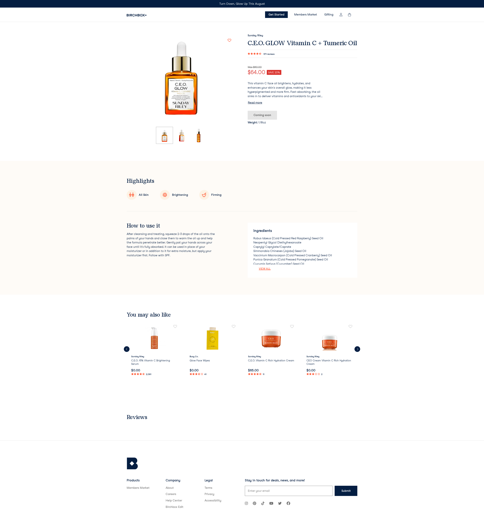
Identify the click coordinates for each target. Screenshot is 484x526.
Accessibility (213, 500)
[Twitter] (280, 504)
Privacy (209, 494)
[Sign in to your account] (341, 15)
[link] (154, 350)
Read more (255, 102)
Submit (346, 491)
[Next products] (357, 349)
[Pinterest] (254, 504)
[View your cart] (351, 15)
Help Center (174, 500)
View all (265, 268)
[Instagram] (246, 504)
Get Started (276, 14)
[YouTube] (271, 504)
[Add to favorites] (229, 40)
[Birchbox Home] (137, 15)
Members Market (305, 14)
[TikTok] (262, 504)
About (170, 488)
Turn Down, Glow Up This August (242, 3)
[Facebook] (288, 504)
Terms (208, 488)
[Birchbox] (132, 463)
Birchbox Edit (174, 507)
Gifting (328, 14)
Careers (171, 494)
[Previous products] (127, 349)
